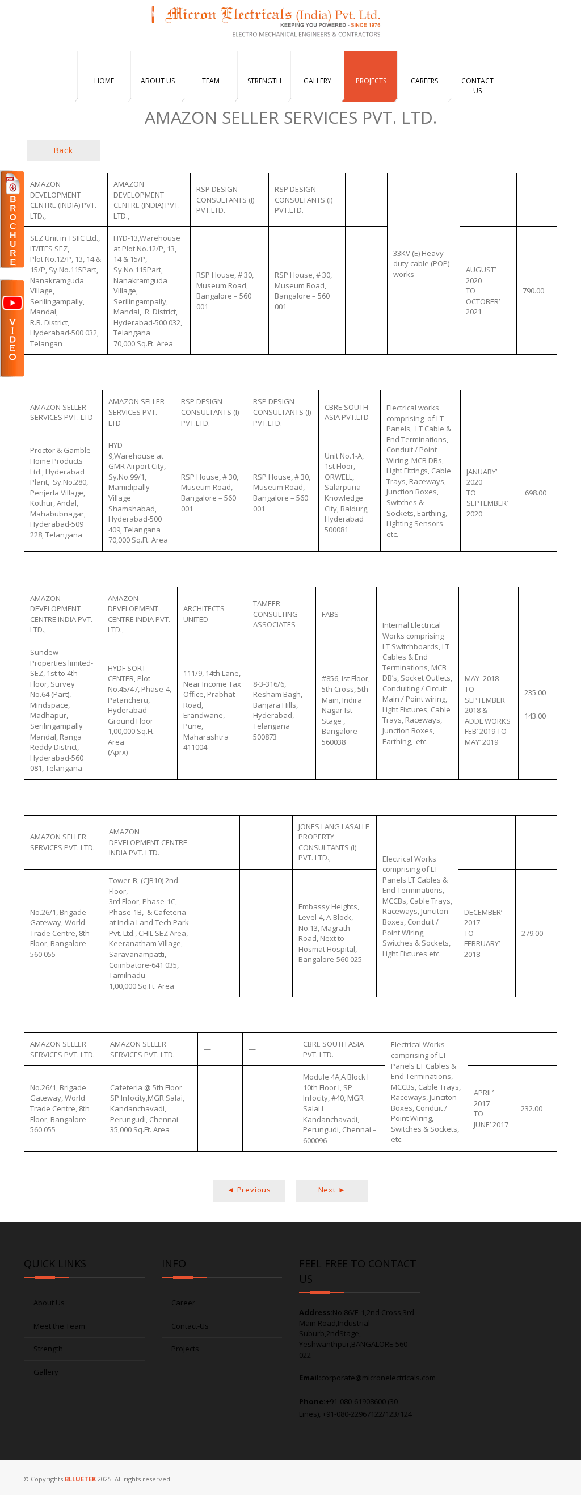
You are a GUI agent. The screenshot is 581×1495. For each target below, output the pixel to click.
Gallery (45, 1372)
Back (63, 150)
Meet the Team (59, 1326)
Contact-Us (190, 1326)
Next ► (332, 1190)
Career (183, 1302)
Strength (48, 1348)
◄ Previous (249, 1190)
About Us (49, 1302)
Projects (185, 1348)
